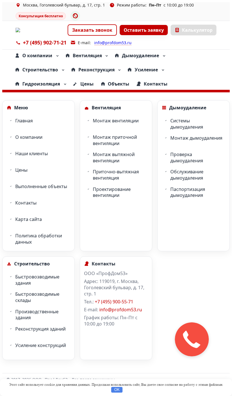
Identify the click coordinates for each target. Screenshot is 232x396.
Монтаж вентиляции (116, 121)
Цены (21, 170)
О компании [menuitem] (37, 55)
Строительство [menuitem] (40, 70)
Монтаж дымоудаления (196, 138)
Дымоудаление (187, 108)
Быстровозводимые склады (37, 297)
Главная (24, 121)
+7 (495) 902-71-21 (44, 42)
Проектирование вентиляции (112, 192)
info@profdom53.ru (113, 42)
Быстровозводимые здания (37, 280)
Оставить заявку (144, 30)
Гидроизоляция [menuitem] (41, 84)
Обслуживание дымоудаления (186, 175)
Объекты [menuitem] (118, 84)
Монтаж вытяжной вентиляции (114, 157)
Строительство (32, 264)
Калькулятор (197, 30)
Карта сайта (28, 219)
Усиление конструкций (40, 345)
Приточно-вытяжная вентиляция (116, 175)
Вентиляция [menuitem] (87, 55)
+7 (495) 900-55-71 (114, 302)
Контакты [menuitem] (155, 84)
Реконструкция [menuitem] (96, 70)
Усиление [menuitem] (146, 70)
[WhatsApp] (75, 16)
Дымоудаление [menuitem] (140, 55)
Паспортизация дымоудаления (187, 192)
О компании (28, 137)
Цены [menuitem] (87, 84)
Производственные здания (37, 314)
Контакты (25, 203)
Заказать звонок (92, 30)
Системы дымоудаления (186, 124)
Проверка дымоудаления (186, 157)
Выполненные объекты (41, 186)
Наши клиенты (31, 153)
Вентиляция (106, 108)
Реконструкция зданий (40, 329)
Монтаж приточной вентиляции (115, 140)
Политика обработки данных (38, 239)
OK (117, 390)
